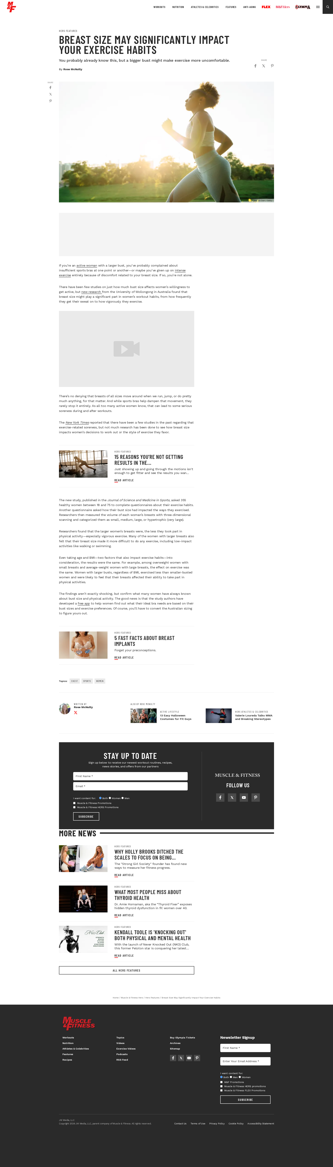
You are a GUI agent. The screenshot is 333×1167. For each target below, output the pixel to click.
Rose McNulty (72, 69)
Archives (175, 1043)
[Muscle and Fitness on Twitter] (232, 797)
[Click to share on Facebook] (255, 66)
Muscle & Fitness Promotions (94, 803)
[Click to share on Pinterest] (272, 66)
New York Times (77, 422)
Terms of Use (198, 1123)
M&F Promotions (234, 1082)
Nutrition (178, 6)
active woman (86, 265)
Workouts (159, 6)
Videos (120, 1043)
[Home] (11, 11)
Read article (124, 480)
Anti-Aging (249, 6)
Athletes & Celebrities (205, 6)
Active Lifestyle (169, 712)
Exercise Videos (125, 1048)
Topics (120, 1037)
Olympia (303, 7)
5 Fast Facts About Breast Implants (144, 640)
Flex (266, 7)
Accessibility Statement (260, 1123)
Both (105, 798)
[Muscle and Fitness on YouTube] (244, 797)
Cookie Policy (236, 1123)
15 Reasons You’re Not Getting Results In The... (148, 459)
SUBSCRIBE (86, 816)
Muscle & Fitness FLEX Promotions (244, 1090)
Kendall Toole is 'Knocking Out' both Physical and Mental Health (152, 935)
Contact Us (180, 1123)
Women (100, 681)
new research (91, 292)
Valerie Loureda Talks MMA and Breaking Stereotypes (253, 717)
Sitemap (175, 1048)
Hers (283, 7)
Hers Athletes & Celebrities (251, 712)
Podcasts (121, 1054)
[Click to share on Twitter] (263, 66)
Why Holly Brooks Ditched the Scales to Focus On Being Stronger (148, 857)
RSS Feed (122, 1059)
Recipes (67, 1059)
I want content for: (84, 798)
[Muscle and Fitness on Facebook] (220, 797)
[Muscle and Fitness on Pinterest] (255, 797)
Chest (74, 681)
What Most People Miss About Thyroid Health (147, 895)
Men (127, 798)
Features (231, 6)
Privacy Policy (217, 1123)
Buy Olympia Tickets (182, 1037)
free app (84, 603)
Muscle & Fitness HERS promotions (245, 1086)
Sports (87, 681)
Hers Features (68, 30)
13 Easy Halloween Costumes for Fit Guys (175, 717)
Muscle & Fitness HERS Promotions (98, 807)
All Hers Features (126, 970)
